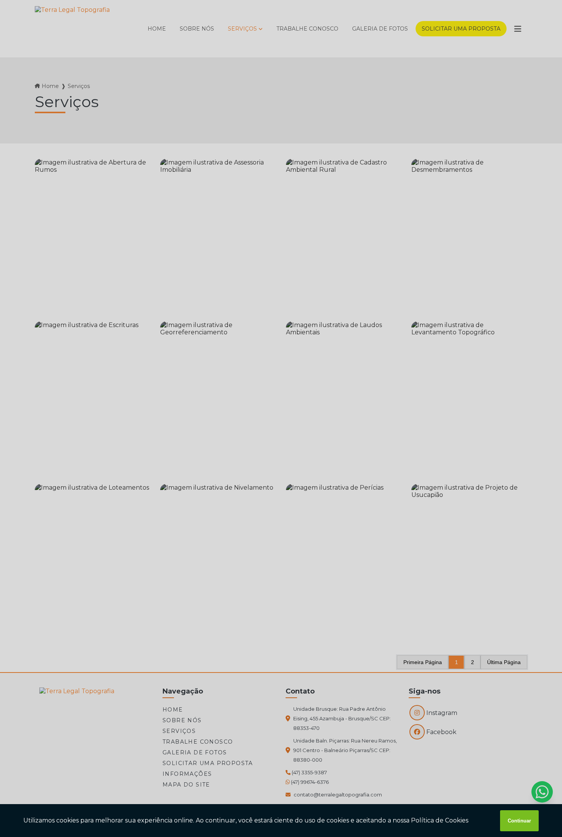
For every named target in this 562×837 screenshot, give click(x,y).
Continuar (519, 821)
